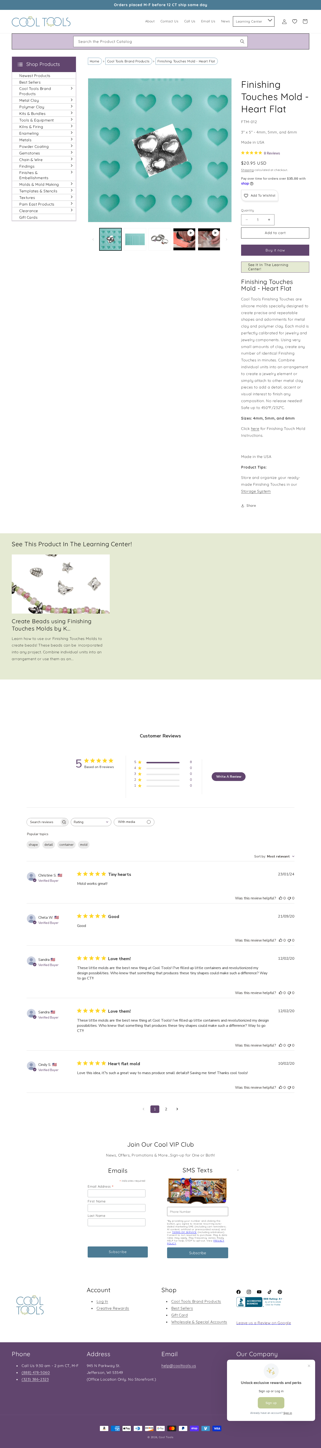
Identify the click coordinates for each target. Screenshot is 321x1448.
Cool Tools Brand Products (128, 61)
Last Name (96, 1215)
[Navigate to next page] (177, 1109)
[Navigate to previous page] (143, 1109)
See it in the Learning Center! (268, 267)
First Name (97, 1201)
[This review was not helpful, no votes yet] (289, 898)
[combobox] (160, 41)
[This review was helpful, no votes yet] (280, 898)
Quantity (247, 210)
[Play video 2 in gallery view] (209, 239)
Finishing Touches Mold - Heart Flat (186, 61)
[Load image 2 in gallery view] (135, 239)
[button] (269, 19)
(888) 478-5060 (36, 1372)
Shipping (247, 170)
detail (48, 844)
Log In (102, 1301)
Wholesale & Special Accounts (199, 1321)
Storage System (256, 491)
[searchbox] (43, 822)
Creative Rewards (113, 1308)
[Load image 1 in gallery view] (110, 239)
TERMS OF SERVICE (184, 1232)
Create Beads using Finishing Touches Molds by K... (52, 625)
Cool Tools (166, 1437)
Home (94, 61)
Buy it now (275, 250)
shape (33, 844)
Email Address (101, 1186)
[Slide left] (93, 239)
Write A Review (228, 776)
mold (83, 844)
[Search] (242, 41)
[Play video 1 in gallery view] (184, 239)
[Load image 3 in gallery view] (160, 239)
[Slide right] (226, 239)
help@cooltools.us (178, 1365)
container (66, 844)
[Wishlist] (295, 21)
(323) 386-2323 (35, 1379)
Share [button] (251, 505)
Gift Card (179, 1315)
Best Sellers (182, 1308)
